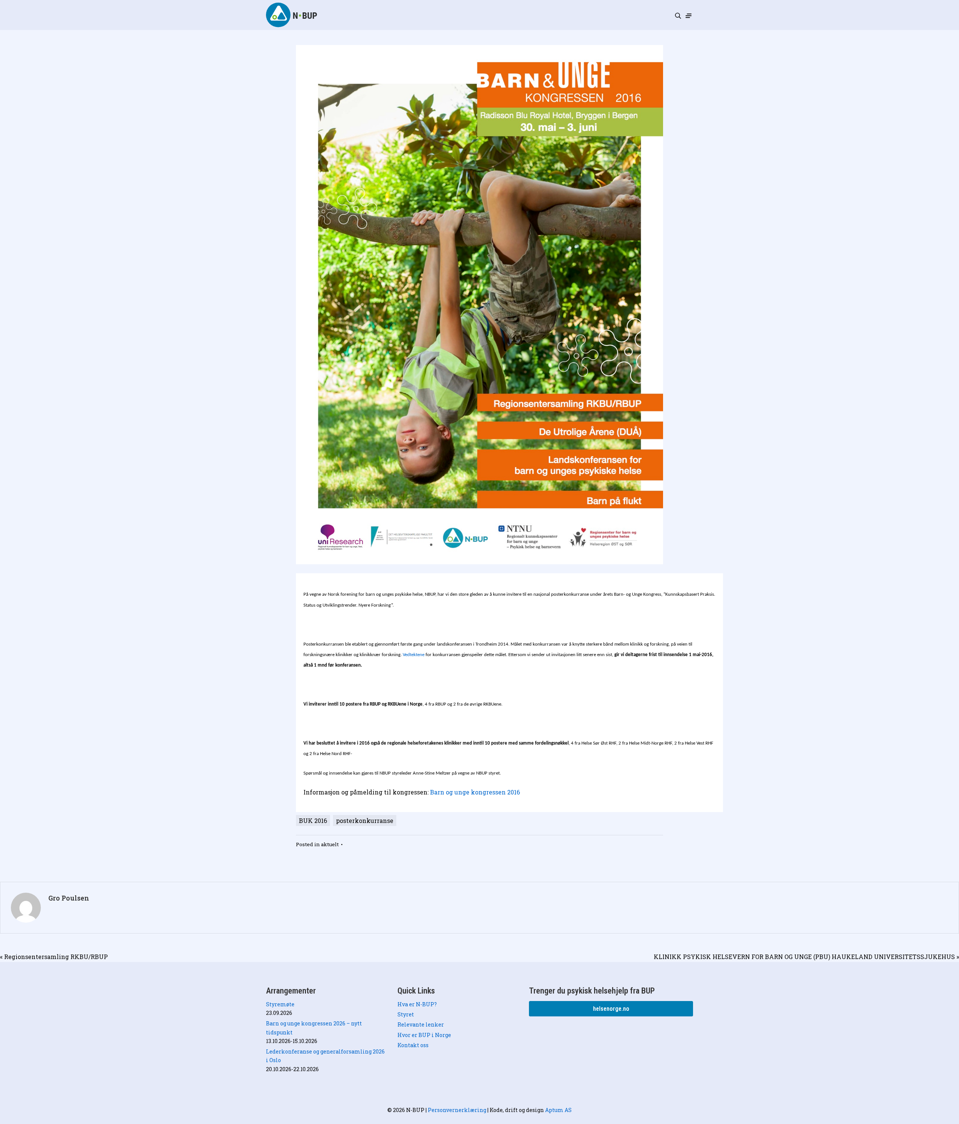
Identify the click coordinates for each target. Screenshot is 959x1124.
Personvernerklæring (457, 1110)
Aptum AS (558, 1110)
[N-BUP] (292, 15)
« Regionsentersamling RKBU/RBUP (54, 957)
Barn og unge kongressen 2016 (474, 792)
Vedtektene (413, 654)
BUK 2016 (313, 820)
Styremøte (280, 1004)
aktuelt (330, 844)
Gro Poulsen (68, 898)
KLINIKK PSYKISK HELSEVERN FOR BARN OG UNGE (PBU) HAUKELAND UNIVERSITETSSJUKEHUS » (806, 957)
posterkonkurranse (364, 820)
